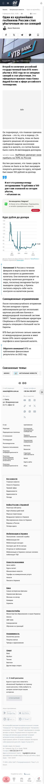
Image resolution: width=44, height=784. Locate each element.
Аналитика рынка (13, 637)
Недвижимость (13, 634)
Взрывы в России (12, 523)
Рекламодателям (8, 443)
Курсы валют (11, 568)
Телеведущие (7, 440)
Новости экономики (15, 562)
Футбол (9, 656)
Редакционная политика (11, 432)
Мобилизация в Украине (17, 534)
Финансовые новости (14, 571)
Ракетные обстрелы (13, 508)
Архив (26, 458)
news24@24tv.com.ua (11, 391)
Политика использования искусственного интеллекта (8, 458)
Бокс (8, 653)
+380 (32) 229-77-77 (15, 751)
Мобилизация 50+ (13, 540)
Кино (8, 588)
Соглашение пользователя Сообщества (28, 430)
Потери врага (11, 526)
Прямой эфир (11, 488)
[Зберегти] (38, 35)
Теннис (9, 659)
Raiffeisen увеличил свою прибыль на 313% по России (22, 156)
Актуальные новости (17, 9)
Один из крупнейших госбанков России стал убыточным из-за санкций (33, 9)
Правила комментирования (30, 436)
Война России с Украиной (17, 505)
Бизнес (5, 9)
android (9, 713)
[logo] (14, 3)
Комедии (9, 600)
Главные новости (12, 482)
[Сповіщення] (41, 3)
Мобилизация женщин (14, 543)
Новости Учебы (13, 611)
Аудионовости (11, 494)
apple (24, 713)
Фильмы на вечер (13, 597)
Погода (9, 497)
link (25, 400)
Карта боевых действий (15, 511)
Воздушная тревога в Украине (17, 517)
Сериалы (9, 603)
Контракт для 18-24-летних (16, 546)
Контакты (27, 445)
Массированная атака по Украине (19, 520)
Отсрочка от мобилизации (16, 549)
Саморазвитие (11, 623)
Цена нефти (10, 565)
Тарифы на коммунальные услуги (18, 574)
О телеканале (7, 436)
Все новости (11, 479)
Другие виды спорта (13, 666)
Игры (25, 466)
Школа (8, 617)
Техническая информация (28, 441)
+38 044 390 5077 (30, 391)
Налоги (9, 577)
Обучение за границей (14, 626)
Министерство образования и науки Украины (23, 614)
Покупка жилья (12, 640)
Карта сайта (28, 462)
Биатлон (9, 663)
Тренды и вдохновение (15, 643)
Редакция (6, 428)
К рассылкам (14, 698)
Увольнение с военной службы (17, 537)
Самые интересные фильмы (16, 591)
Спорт (9, 650)
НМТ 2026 (9, 620)
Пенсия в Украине (13, 580)
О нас (5, 425)
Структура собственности (29, 453)
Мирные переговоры (14, 514)
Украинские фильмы (14, 594)
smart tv (9, 719)
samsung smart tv (24, 719)
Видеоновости (11, 491)
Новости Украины (13, 485)
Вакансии (27, 449)
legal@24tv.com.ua (29, 753)
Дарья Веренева (14, 28)
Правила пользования (10, 447)
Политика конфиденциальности (10, 451)
